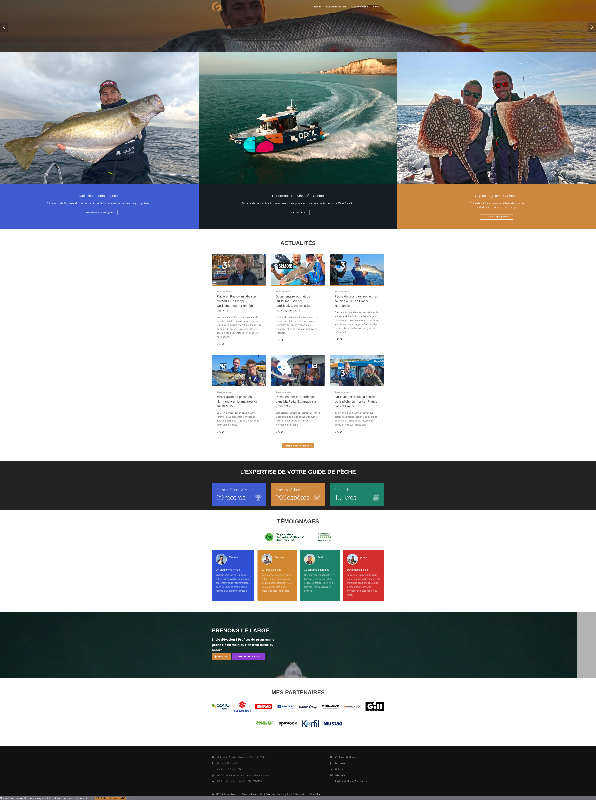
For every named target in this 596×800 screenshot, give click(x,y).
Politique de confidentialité (307, 794)
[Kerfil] (310, 723)
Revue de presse (224, 291)
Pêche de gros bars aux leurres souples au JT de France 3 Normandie (356, 301)
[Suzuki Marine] (242, 706)
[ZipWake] (330, 706)
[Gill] (375, 706)
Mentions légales (281, 794)
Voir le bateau (298, 212)
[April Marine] (220, 706)
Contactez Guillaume (346, 757)
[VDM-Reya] (308, 706)
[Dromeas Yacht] (352, 706)
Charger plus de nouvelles (296, 445)
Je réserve (221, 656)
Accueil (317, 6)
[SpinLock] (288, 723)
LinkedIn (339, 769)
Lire (219, 343)
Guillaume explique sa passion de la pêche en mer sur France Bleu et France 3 (356, 401)
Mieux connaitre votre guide (99, 212)
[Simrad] (263, 706)
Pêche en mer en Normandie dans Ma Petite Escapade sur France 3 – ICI (296, 401)
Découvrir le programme (497, 216)
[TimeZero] (285, 706)
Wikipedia (340, 775)
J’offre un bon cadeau (248, 656)
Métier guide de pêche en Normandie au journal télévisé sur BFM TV (237, 401)
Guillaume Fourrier (336, 6)
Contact (377, 6)
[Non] (127, 798)
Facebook (340, 763)
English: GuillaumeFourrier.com (351, 781)
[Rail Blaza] (264, 723)
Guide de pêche (359, 6)
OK (97, 798)
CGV (268, 794)
